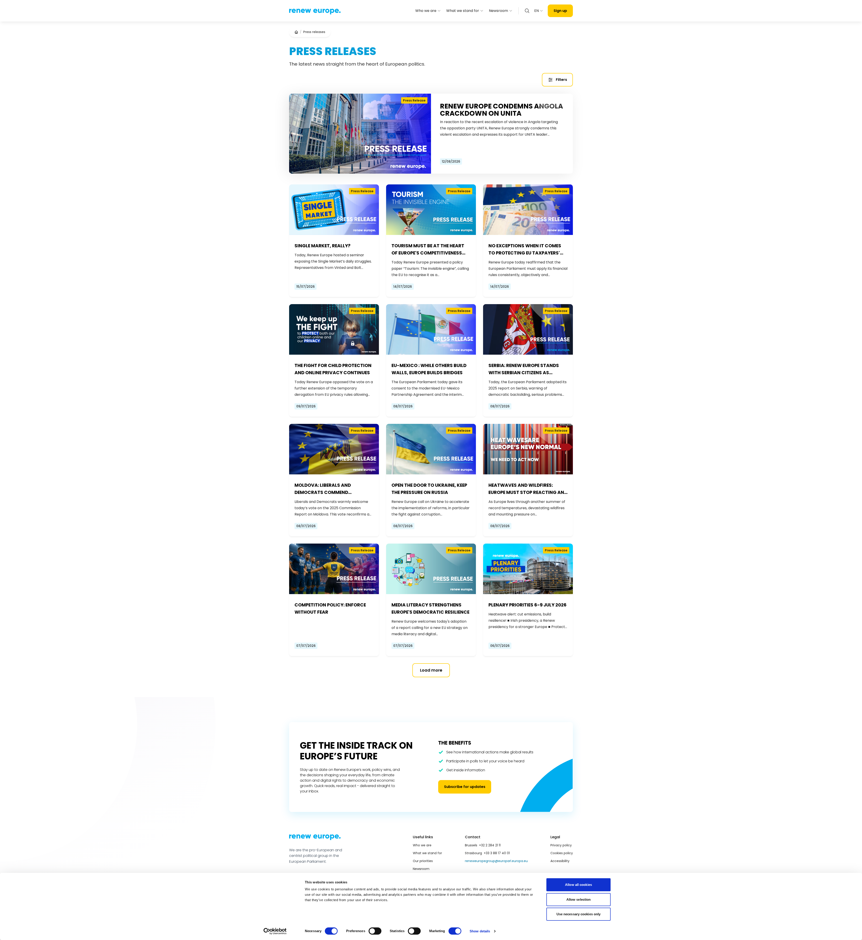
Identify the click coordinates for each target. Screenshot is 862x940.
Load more (431, 670)
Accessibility (560, 861)
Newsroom (498, 10)
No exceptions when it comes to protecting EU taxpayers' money (524, 250)
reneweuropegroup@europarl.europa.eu (496, 861)
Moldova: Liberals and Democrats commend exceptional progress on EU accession (329, 489)
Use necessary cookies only (578, 914)
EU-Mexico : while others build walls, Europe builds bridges (428, 369)
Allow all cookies (578, 885)
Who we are (425, 10)
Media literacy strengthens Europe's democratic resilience (430, 608)
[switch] (375, 931)
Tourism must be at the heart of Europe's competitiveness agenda (427, 250)
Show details (480, 931)
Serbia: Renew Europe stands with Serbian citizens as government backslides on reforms (523, 369)
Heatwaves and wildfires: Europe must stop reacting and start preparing (527, 489)
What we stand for (462, 10)
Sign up (560, 10)
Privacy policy (561, 845)
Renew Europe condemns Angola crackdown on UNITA (501, 110)
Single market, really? (322, 246)
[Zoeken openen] (527, 10)
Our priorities (423, 861)
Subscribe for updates (464, 786)
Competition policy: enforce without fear (330, 608)
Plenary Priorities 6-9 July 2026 (527, 605)
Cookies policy (561, 853)
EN (536, 10)
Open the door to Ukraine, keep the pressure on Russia (429, 488)
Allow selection (578, 899)
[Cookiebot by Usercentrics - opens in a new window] (275, 931)
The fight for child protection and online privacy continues (333, 369)
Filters (561, 79)
